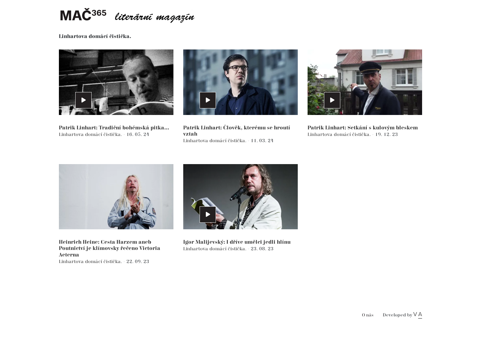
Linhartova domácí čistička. (91, 134)
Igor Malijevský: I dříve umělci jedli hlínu (237, 242)
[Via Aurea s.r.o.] (417, 315)
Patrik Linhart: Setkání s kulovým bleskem (363, 128)
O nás (367, 315)
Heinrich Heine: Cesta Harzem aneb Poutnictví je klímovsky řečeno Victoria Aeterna (109, 248)
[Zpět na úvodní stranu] (132, 15)
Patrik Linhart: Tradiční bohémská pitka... (114, 128)
